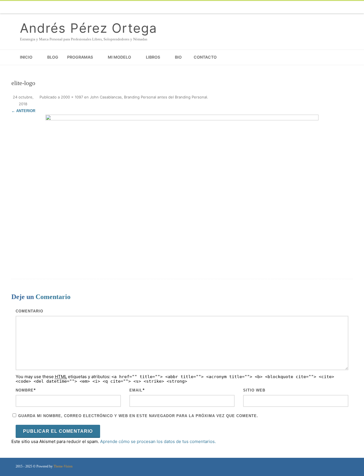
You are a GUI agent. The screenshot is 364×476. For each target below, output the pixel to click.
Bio (178, 57)
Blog (52, 57)
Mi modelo (119, 57)
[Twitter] (267, 7)
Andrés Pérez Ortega (88, 28)
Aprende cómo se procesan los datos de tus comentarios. (158, 441)
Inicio (26, 57)
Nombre (25, 390)
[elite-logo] (182, 190)
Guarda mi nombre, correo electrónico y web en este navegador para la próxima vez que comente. (138, 416)
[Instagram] (312, 7)
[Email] (335, 7)
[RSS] (347, 7)
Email (135, 390)
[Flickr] (278, 7)
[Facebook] (256, 7)
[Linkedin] (324, 7)
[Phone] (244, 7)
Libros (153, 57)
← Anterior (23, 111)
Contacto (205, 57)
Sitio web (254, 390)
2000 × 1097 (72, 97)
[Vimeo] (290, 7)
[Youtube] (301, 7)
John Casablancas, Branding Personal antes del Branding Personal (148, 97)
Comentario (29, 311)
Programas (80, 57)
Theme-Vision (63, 466)
